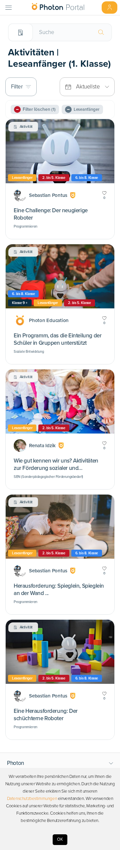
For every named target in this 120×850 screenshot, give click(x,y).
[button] (60, 763)
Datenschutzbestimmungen (32, 798)
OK (60, 839)
